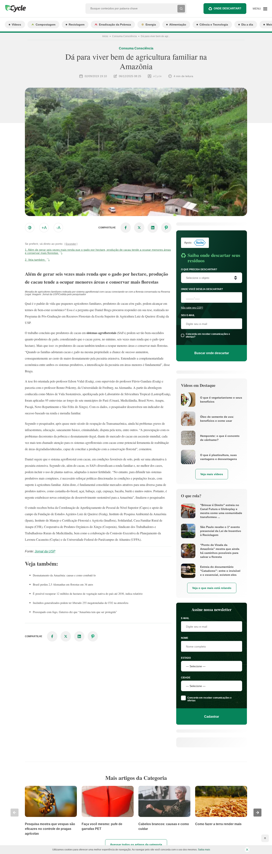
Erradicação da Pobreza (115, 24)
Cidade (185, 677)
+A (44, 227)
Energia (151, 24)
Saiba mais (204, 849)
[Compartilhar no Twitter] (139, 227)
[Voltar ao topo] (265, 838)
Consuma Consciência (124, 36)
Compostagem (45, 24)
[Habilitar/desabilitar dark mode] (29, 227)
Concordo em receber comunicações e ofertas (209, 699)
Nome (184, 638)
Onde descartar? (227, 8)
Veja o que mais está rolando (211, 588)
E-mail (185, 618)
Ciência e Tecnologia (214, 24)
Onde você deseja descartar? (202, 289)
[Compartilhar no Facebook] (125, 227)
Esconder (71, 244)
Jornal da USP (45, 551)
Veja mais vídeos (211, 474)
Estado (186, 657)
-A (58, 227)
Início (105, 36)
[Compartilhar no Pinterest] (166, 227)
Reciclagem (76, 24)
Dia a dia (247, 24)
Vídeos (16, 24)
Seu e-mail (188, 315)
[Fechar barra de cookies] (247, 849)
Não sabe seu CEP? (192, 307)
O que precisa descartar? (199, 269)
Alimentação (177, 24)
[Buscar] (181, 8)
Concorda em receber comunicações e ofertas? (208, 335)
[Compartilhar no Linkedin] (153, 227)
